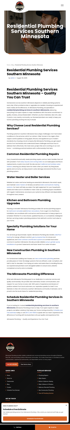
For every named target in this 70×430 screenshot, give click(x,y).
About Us (9, 378)
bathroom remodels (16, 211)
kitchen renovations (32, 211)
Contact (9, 387)
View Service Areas (26, 364)
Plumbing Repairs (43, 375)
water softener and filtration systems (30, 240)
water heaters (21, 185)
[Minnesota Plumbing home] (19, 6)
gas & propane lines (39, 237)
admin (13, 78)
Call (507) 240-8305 (12, 364)
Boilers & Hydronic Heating (46, 381)
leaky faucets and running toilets (32, 162)
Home (8, 65)
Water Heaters (42, 378)
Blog (12, 65)
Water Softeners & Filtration (46, 384)
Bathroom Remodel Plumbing (46, 387)
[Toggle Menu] (62, 5)
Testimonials (10, 381)
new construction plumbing (44, 259)
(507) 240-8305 (30, 313)
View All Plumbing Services (46, 393)
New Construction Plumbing (46, 390)
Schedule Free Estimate (13, 390)
